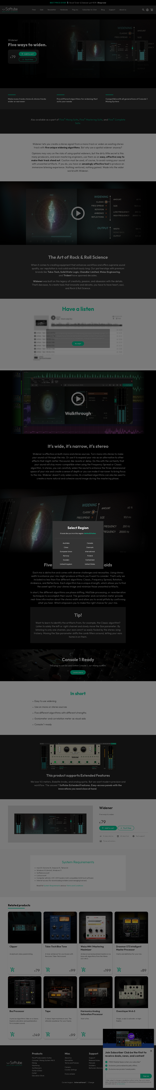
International (90, 551)
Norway (66, 556)
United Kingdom (66, 564)
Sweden (66, 560)
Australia (66, 543)
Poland (90, 556)
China (66, 547)
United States (90, 533)
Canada (90, 543)
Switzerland (89, 560)
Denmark (89, 547)
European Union (66, 551)
